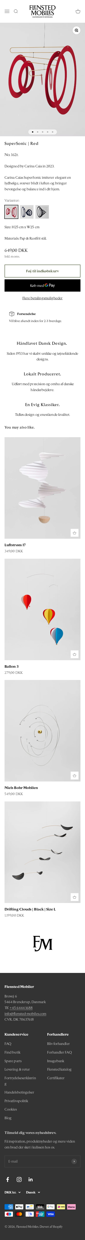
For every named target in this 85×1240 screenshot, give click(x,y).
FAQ (8, 1044)
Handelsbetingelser (19, 1092)
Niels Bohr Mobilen (21, 788)
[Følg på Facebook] (8, 1179)
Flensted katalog (59, 1069)
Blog (8, 1118)
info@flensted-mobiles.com (25, 1014)
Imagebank (55, 1061)
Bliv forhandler (58, 1044)
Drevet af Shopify (51, 1226)
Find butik (12, 1052)
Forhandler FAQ (59, 1052)
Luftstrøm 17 (15, 545)
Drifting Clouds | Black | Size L (30, 909)
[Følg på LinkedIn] (31, 1179)
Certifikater (56, 1078)
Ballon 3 (12, 666)
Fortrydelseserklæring (20, 1081)
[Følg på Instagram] (19, 1179)
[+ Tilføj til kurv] (74, 533)
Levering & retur (17, 1069)
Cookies (11, 1109)
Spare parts (13, 1061)
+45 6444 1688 (21, 1008)
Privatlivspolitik (16, 1101)
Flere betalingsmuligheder (42, 298)
